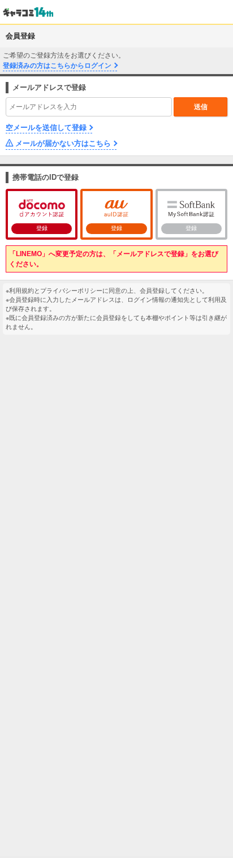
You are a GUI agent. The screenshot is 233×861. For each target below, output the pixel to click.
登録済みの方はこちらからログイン (57, 66)
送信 (201, 107)
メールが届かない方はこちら (63, 143)
